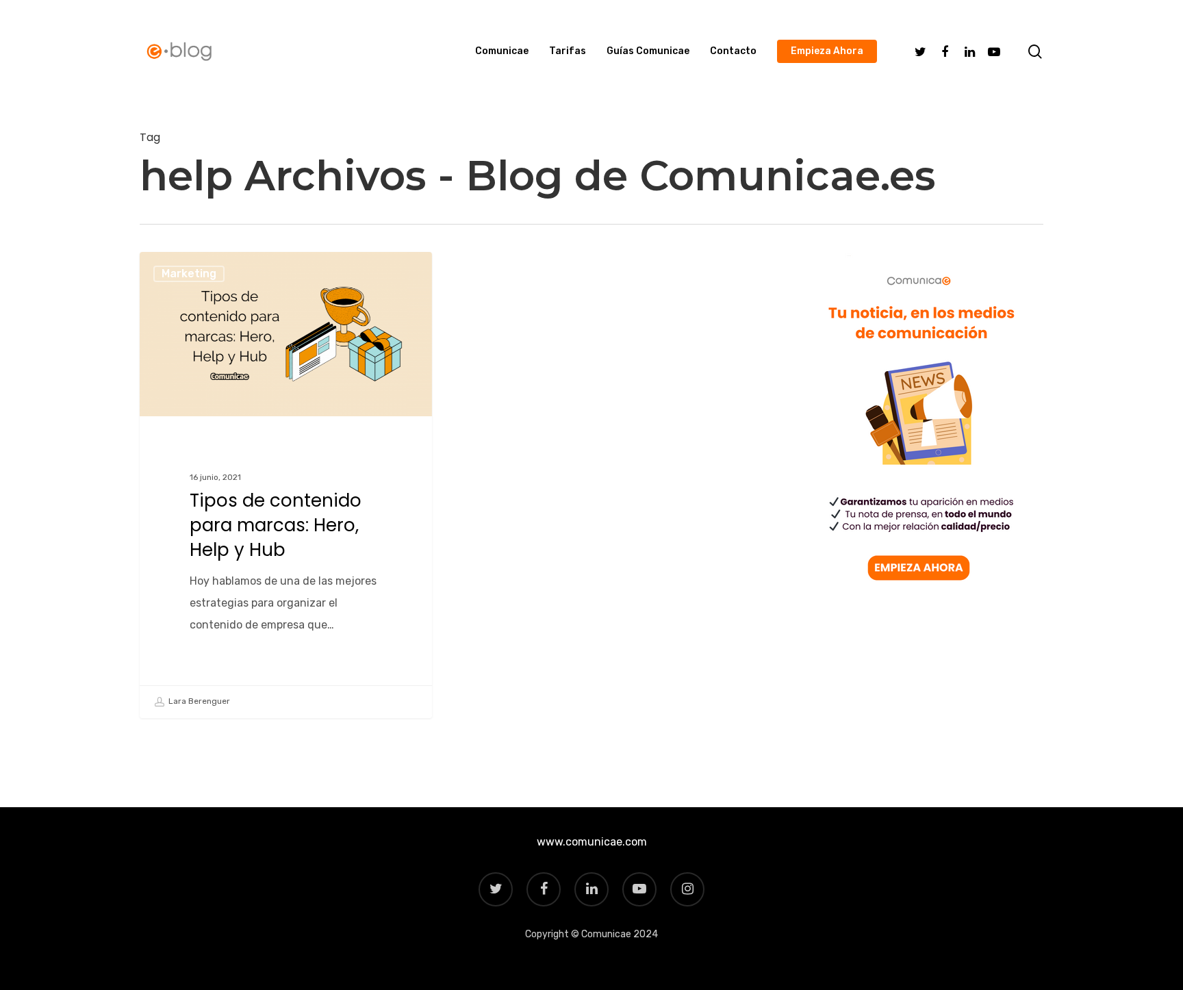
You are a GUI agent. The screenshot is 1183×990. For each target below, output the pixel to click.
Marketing (189, 273)
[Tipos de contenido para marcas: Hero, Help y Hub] (286, 485)
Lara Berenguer (198, 701)
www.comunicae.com (592, 841)
